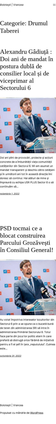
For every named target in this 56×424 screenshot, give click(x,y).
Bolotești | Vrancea (11, 4)
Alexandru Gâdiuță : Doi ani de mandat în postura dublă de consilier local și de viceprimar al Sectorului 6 (26, 69)
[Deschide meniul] (54, 5)
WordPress (36, 412)
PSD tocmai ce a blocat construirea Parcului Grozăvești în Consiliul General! (26, 239)
